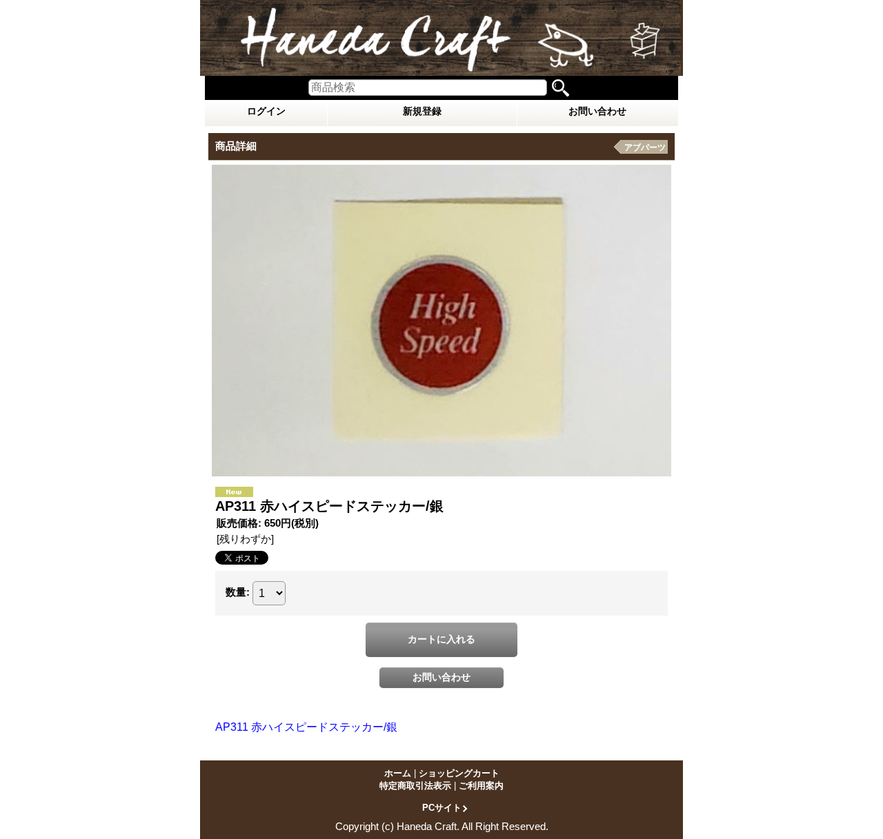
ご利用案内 (481, 785)
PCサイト (442, 807)
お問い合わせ (597, 111)
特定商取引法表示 (415, 785)
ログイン (266, 111)
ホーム (397, 773)
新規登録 (422, 111)
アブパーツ (645, 147)
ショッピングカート (459, 773)
